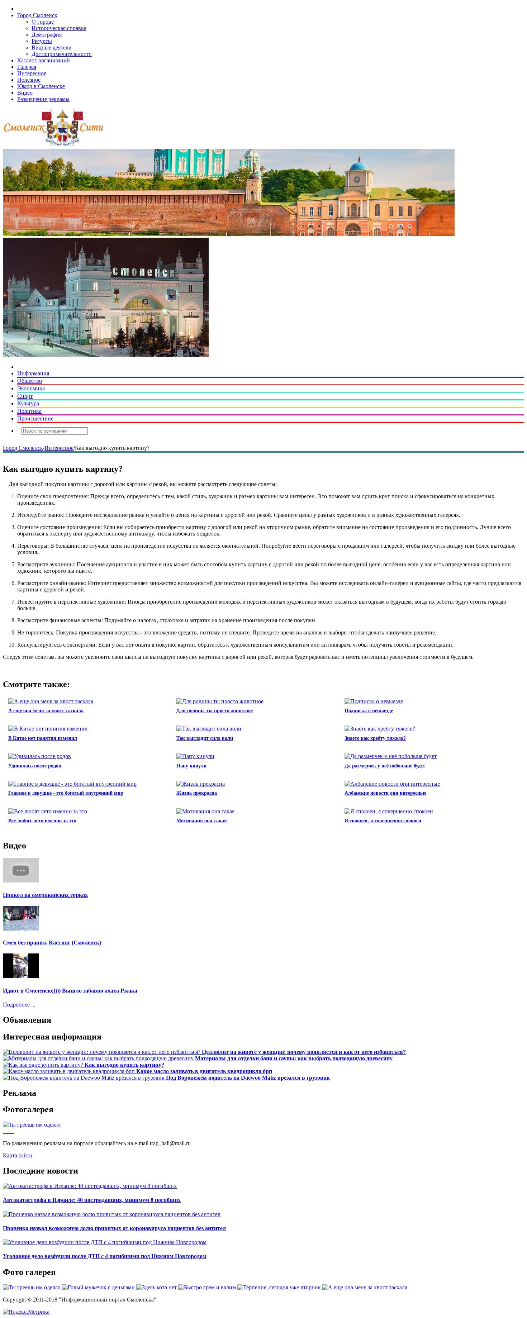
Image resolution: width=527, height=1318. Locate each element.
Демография (47, 35)
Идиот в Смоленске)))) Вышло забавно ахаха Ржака (70, 991)
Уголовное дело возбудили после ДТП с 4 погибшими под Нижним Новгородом (104, 1256)
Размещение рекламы (43, 99)
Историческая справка (59, 28)
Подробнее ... (19, 1004)
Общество (29, 381)
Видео (25, 93)
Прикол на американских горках (45, 895)
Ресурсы (42, 41)
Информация (33, 373)
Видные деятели (52, 47)
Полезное (29, 80)
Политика (29, 411)
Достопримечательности (62, 54)
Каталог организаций (43, 60)
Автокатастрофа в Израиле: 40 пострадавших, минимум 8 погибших (92, 1200)
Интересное (31, 73)
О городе (43, 22)
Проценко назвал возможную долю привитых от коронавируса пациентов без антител (114, 1228)
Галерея (26, 67)
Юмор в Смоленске (41, 86)
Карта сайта (17, 1155)
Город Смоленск (37, 15)
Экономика (31, 388)
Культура (28, 403)
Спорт (25, 396)
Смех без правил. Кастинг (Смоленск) (52, 942)
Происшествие (35, 418)
